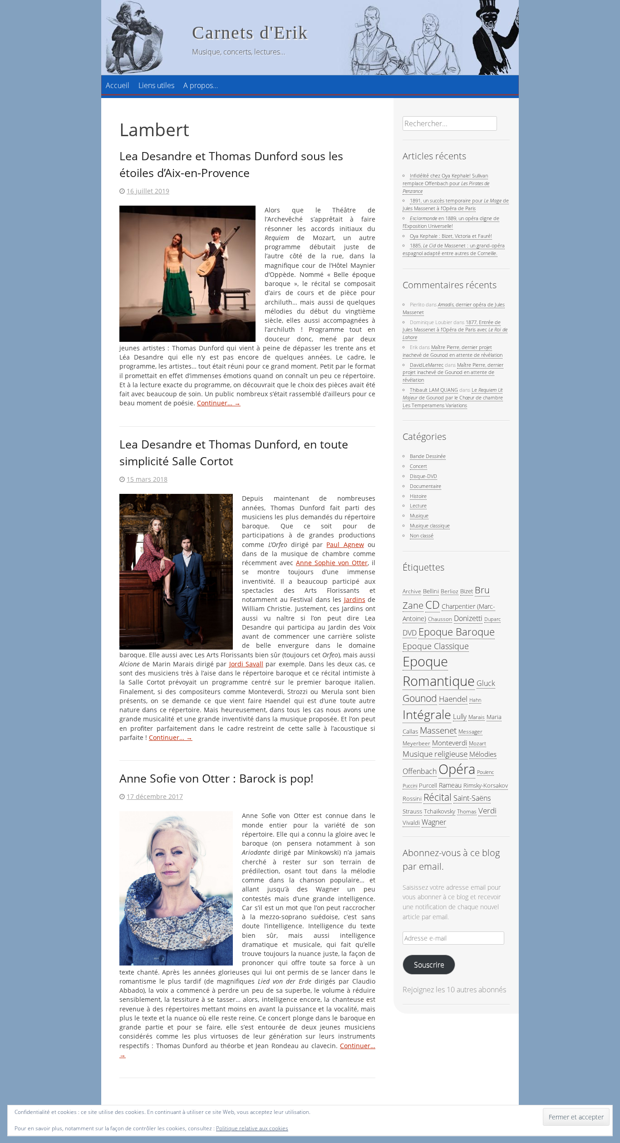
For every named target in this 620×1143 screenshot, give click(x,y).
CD (432, 604)
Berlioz (449, 591)
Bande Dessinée (428, 456)
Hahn (475, 700)
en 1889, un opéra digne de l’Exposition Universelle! (451, 222)
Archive (412, 591)
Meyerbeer (416, 743)
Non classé (421, 535)
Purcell (428, 785)
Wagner (434, 822)
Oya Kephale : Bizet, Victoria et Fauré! (451, 235)
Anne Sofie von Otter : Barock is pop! (216, 778)
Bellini (431, 591)
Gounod (420, 698)
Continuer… (219, 403)
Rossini (412, 798)
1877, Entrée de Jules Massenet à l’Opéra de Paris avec (455, 330)
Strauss (412, 811)
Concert (418, 466)
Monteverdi (449, 742)
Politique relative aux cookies (252, 1128)
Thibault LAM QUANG (434, 389)
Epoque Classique (436, 645)
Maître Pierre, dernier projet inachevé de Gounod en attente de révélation (452, 351)
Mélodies (483, 754)
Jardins (354, 600)
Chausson (440, 618)
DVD (410, 633)
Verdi (487, 810)
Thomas (467, 811)
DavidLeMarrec (426, 364)
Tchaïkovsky (439, 811)
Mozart (477, 743)
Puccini (410, 786)
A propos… (200, 85)
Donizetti (468, 618)
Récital (437, 797)
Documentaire (425, 486)
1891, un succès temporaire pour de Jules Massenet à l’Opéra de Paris (456, 204)
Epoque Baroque (456, 632)
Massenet (438, 730)
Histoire (418, 496)
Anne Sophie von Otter (332, 563)
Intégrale (427, 714)
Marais (476, 716)
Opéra (456, 769)
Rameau (450, 785)
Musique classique (430, 525)
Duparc (492, 619)
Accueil (117, 85)
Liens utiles (156, 85)
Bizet (466, 591)
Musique (419, 515)
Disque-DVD (423, 476)
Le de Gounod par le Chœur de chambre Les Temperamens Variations (453, 397)
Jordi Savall (246, 664)
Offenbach (420, 771)
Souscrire (429, 965)
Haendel (453, 699)
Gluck (486, 683)
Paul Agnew (345, 545)
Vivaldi (411, 822)
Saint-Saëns (472, 798)
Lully (460, 716)
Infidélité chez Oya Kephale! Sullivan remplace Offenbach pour (446, 183)
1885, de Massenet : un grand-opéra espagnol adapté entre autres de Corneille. (454, 249)
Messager (470, 731)
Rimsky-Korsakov (485, 785)
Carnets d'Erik (250, 32)
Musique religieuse (435, 754)
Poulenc (485, 772)
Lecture (418, 505)
